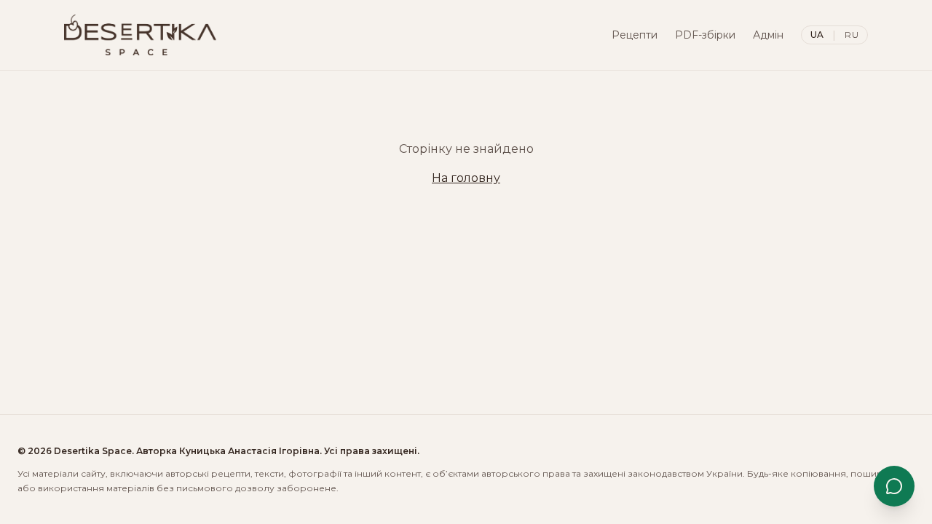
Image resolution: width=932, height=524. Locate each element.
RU (851, 34)
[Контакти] (894, 486)
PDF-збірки (705, 34)
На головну (466, 178)
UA (817, 34)
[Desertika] (140, 35)
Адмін (768, 34)
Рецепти (634, 34)
